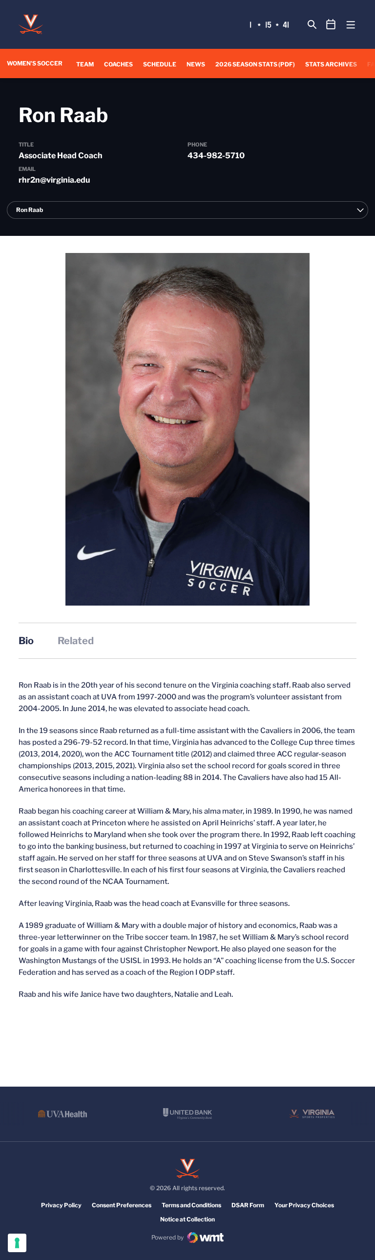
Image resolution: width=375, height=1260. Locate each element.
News (196, 64)
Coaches (118, 64)
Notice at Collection (187, 1219)
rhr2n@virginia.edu (54, 180)
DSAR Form (247, 1205)
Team (85, 64)
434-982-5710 (216, 155)
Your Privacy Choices (304, 1205)
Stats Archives (331, 64)
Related (76, 641)
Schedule (159, 64)
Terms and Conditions (191, 1205)
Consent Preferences (121, 1205)
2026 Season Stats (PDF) (255, 64)
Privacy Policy (61, 1205)
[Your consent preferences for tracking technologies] (17, 1243)
